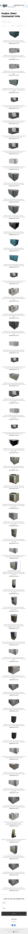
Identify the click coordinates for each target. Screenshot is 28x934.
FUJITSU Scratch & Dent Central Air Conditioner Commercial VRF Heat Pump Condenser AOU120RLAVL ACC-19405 (13, 540)
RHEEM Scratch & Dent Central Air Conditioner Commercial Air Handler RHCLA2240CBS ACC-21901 (13, 709)
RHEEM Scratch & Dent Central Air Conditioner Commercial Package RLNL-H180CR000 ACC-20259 (13, 41)
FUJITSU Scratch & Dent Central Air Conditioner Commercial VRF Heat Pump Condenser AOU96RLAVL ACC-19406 (13, 608)
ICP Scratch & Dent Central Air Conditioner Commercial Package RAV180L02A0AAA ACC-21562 (13, 152)
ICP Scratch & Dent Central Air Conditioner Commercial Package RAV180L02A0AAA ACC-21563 (13, 136)
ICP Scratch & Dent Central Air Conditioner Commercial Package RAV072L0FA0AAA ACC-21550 (13, 556)
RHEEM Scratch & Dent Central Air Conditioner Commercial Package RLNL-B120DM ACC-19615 (13, 232)
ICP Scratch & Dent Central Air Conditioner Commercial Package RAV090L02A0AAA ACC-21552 (13, 433)
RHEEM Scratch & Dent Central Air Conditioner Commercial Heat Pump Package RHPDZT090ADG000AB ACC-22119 (14, 823)
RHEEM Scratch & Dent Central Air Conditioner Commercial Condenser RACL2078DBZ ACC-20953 (14, 725)
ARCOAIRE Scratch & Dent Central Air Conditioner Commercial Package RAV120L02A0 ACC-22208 (13, 351)
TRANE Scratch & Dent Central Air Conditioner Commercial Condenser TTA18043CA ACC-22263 (13, 184)
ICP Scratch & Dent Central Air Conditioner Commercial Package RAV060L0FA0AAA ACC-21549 (13, 757)
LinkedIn (15, 925)
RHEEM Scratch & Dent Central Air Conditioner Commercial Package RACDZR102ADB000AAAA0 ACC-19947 (14, 333)
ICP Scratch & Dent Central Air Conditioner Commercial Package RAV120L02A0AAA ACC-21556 (13, 367)
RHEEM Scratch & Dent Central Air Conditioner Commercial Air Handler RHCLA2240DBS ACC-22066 (13, 693)
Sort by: (13, 25)
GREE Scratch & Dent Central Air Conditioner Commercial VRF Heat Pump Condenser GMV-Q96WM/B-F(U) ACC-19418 (14, 626)
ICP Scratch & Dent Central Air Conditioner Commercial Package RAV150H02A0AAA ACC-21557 (13, 281)
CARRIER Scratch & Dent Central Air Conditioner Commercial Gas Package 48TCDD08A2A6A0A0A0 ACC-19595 (14, 450)
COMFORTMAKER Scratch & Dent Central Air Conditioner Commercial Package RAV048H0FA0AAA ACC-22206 (13, 790)
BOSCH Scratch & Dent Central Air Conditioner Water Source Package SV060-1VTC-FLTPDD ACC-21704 (13, 643)
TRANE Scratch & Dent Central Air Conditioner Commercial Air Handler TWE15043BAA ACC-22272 (14, 857)
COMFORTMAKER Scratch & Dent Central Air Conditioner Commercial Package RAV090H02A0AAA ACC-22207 (13, 400)
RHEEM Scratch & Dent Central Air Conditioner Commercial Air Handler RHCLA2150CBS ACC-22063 (13, 873)
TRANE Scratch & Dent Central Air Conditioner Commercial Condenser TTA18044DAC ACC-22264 (14, 216)
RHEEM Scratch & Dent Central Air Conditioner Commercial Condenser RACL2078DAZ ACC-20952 (13, 741)
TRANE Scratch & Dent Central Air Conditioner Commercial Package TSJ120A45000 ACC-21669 (13, 265)
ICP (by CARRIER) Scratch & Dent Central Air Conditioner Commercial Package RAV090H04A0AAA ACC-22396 (13, 416)
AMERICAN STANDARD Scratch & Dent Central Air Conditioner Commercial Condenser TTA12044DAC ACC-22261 (14, 505)
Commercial (8, 10)
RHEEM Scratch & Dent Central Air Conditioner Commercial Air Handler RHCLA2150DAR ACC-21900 (13, 888)
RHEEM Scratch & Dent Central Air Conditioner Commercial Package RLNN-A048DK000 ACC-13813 (13, 773)
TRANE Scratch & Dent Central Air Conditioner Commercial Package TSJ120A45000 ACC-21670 (13, 249)
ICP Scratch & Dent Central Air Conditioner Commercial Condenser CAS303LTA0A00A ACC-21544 (13, 167)
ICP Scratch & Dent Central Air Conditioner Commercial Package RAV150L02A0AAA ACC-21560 (13, 106)
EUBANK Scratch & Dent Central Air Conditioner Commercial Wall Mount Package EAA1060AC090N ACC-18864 (14, 591)
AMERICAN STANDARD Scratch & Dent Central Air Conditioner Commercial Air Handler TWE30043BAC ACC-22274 (13, 573)
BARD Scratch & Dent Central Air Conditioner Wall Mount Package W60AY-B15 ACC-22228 (13, 840)
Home (2, 10)
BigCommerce (16, 932)
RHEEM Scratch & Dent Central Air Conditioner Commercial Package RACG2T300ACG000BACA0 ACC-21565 (14, 72)
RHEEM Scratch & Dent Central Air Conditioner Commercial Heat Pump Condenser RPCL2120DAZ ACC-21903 (14, 523)
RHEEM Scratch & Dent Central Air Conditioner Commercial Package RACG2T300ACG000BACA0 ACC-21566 (14, 57)
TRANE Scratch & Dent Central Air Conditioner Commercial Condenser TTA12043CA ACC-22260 (13, 486)
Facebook (12, 925)
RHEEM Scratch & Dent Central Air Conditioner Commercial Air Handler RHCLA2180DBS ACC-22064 (13, 806)
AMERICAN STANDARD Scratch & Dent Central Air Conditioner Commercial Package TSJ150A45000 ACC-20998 (14, 90)
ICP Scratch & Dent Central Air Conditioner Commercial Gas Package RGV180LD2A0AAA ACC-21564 (13, 121)
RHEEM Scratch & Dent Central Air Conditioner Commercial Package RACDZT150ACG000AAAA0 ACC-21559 (14, 298)
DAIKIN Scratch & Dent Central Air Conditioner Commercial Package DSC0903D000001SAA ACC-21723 (14, 467)
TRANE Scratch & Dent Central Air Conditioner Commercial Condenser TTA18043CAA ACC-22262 (14, 200)
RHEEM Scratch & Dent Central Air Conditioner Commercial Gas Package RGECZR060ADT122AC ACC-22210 (13, 677)
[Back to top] (24, 927)
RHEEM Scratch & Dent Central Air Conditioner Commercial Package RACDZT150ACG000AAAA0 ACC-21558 (14, 315)
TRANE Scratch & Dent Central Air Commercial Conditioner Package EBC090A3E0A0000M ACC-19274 (14, 384)
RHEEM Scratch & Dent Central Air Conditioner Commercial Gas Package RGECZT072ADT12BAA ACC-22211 (13, 659)
